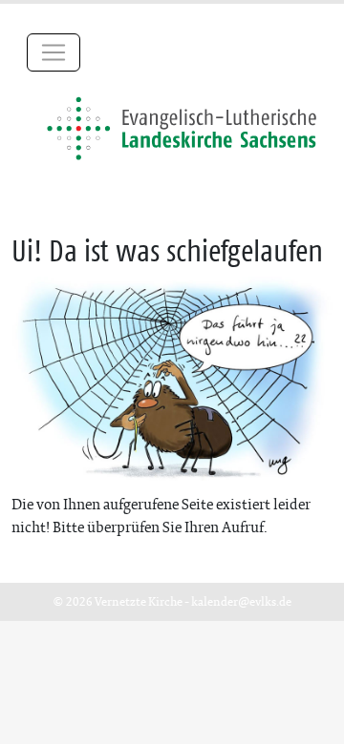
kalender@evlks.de (241, 601)
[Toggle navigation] (53, 52)
